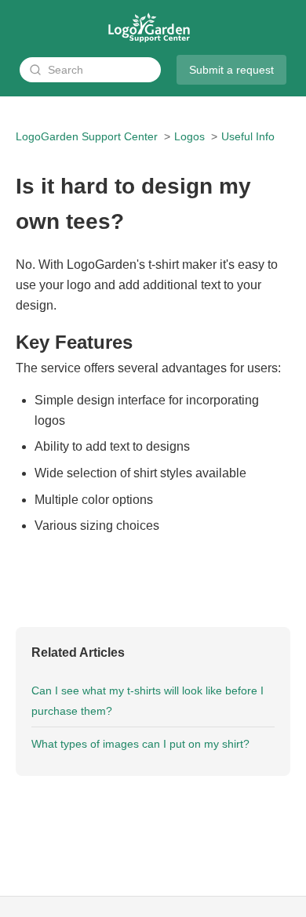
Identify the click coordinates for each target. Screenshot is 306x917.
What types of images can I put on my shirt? (140, 744)
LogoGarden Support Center (87, 136)
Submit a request (231, 69)
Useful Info (248, 136)
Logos (189, 136)
